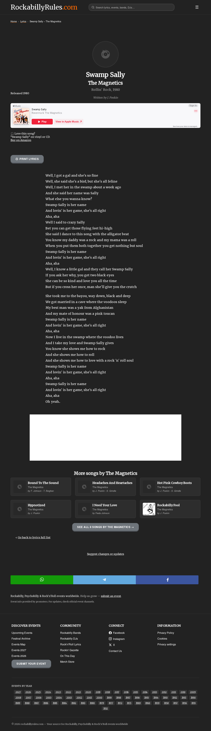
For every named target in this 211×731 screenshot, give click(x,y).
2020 (88, 692)
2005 (48, 697)
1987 (36, 703)
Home (14, 21)
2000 (99, 697)
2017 (117, 692)
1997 (128, 697)
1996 (137, 697)
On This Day (67, 656)
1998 (118, 697)
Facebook (119, 633)
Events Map (18, 644)
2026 (28, 692)
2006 (38, 697)
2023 (58, 692)
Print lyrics (29, 159)
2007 (28, 697)
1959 (157, 703)
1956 (184, 703)
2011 (173, 692)
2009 (193, 692)
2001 (89, 697)
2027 (18, 692)
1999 (109, 697)
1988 (27, 703)
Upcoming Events (22, 633)
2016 (126, 692)
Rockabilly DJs (69, 638)
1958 (166, 703)
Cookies (162, 638)
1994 (155, 697)
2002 (79, 697)
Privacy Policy (165, 633)
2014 (145, 692)
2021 (78, 692)
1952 (105, 708)
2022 (68, 692)
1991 (184, 697)
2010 (183, 692)
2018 (107, 692)
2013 (154, 692)
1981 (83, 703)
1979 (101, 703)
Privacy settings (166, 644)
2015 (135, 692)
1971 (129, 703)
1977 (111, 703)
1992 (174, 697)
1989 (17, 703)
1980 (92, 703)
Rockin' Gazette (69, 650)
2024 (48, 692)
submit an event (111, 596)
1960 (147, 703)
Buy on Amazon (21, 140)
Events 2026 (19, 656)
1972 (120, 703)
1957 (175, 703)
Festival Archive (21, 638)
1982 (73, 703)
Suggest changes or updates (105, 554)
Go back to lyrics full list (34, 537)
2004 (59, 697)
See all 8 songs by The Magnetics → (105, 527)
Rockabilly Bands (70, 633)
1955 (193, 703)
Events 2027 (19, 650)
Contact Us (115, 651)
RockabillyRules (44, 7)
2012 (164, 692)
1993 (165, 697)
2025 (38, 692)
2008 (18, 697)
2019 (98, 692)
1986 (45, 703)
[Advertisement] (105, 437)
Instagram (119, 639)
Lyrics (23, 21)
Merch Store (67, 661)
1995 (146, 697)
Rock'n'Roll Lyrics (70, 644)
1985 (55, 703)
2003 (69, 697)
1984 (64, 703)
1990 (193, 697)
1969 (138, 703)
